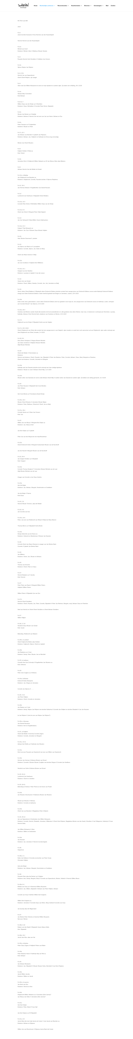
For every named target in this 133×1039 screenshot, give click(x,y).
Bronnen (87, 5)
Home (35, 5)
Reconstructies (62, 5)
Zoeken (113, 5)
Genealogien (98, 5)
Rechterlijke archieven (46, 5)
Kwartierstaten (75, 5)
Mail (107, 5)
